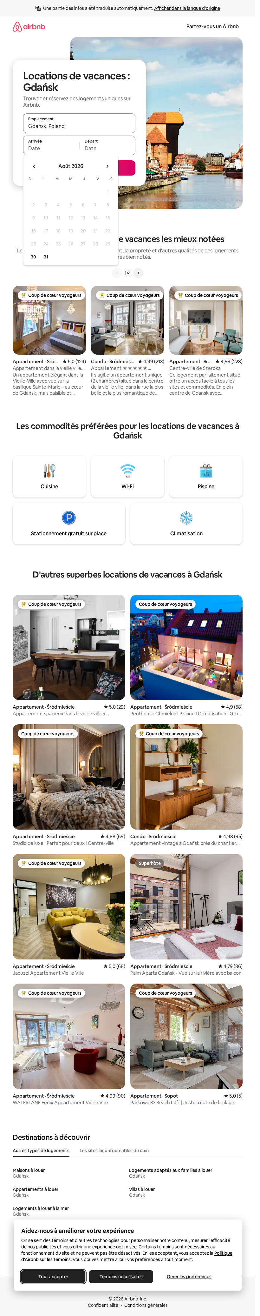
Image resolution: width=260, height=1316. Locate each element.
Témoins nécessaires (121, 1276)
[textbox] (51, 148)
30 (33, 257)
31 (46, 257)
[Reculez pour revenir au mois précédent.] (34, 166)
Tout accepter (53, 1276)
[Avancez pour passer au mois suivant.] (107, 166)
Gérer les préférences (188, 1276)
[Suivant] (138, 273)
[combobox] (79, 126)
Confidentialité (103, 1305)
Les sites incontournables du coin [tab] (114, 1150)
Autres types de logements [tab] (41, 1150)
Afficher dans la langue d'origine (187, 8)
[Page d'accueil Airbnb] (29, 27)
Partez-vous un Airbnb (212, 26)
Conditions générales (146, 1305)
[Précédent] (117, 273)
